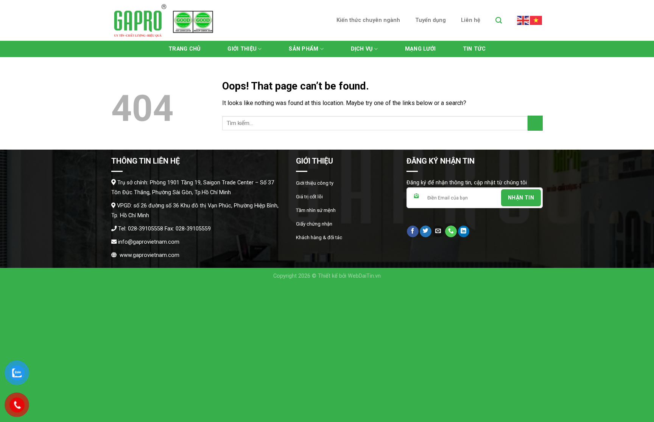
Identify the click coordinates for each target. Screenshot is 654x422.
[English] (523, 20)
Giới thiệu (242, 49)
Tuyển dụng (430, 20)
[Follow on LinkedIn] (464, 231)
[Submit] (535, 123)
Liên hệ (470, 20)
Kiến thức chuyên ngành (368, 20)
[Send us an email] (438, 231)
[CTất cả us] (451, 231)
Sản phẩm (303, 49)
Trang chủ (184, 49)
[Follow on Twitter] (425, 231)
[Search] (498, 20)
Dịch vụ (362, 49)
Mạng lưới (420, 49)
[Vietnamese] (536, 20)
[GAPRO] (163, 20)
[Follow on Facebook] (413, 231)
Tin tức (474, 49)
